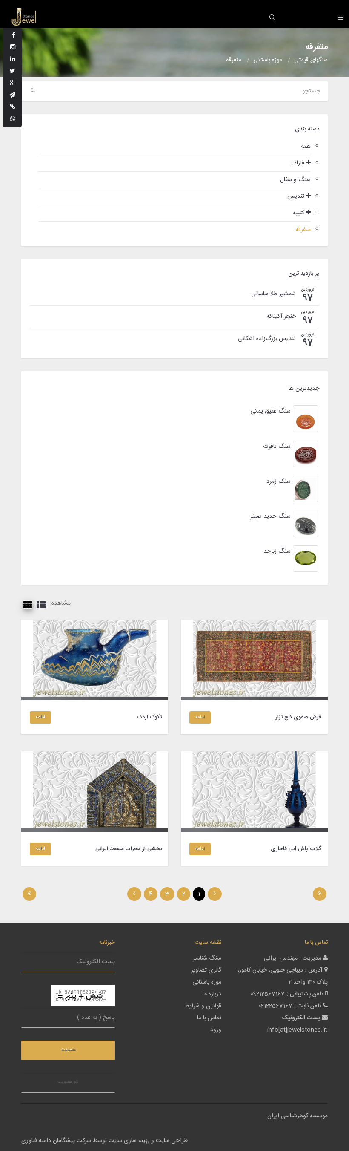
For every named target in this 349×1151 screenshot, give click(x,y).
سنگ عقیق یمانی (270, 411)
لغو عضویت (68, 1082)
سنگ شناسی (206, 958)
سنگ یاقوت (277, 446)
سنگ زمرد (278, 481)
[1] (319, 894)
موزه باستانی (206, 982)
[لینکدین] (12, 60)
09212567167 (268, 994)
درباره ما (212, 994)
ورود (215, 1030)
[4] (29, 894)
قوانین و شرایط (202, 1006)
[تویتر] (12, 71)
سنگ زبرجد (277, 551)
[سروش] (12, 107)
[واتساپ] (12, 119)
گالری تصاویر (206, 970)
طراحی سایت (172, 1141)
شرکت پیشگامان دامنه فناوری (56, 1141)
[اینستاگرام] (12, 48)
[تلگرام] (12, 95)
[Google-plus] (12, 83)
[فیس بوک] (13, 36)
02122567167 (275, 1006)
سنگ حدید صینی (269, 516)
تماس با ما (209, 1018)
